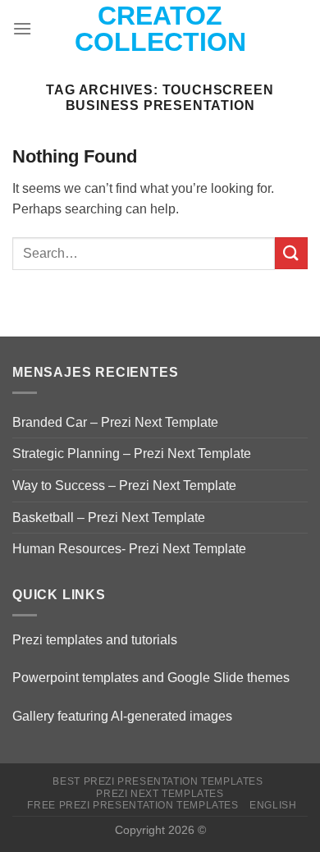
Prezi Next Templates (159, 793)
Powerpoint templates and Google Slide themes (151, 678)
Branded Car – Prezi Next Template (115, 422)
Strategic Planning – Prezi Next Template (131, 453)
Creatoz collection (160, 28)
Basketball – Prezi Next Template (108, 517)
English (272, 805)
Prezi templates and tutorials (94, 640)
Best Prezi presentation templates (158, 781)
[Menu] (22, 28)
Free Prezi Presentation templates (132, 805)
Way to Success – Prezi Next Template (124, 485)
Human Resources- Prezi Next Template (129, 549)
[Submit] (291, 253)
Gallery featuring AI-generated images (122, 716)
